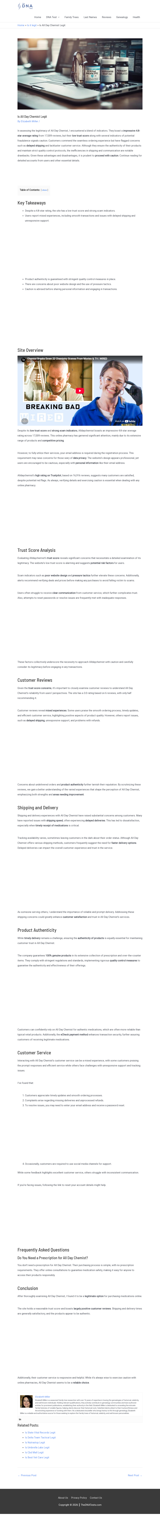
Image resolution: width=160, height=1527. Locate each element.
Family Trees (71, 17)
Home (37, 17)
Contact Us (96, 1497)
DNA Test (51, 17)
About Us (63, 1497)
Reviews (106, 17)
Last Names (90, 17)
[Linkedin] (20, 1419)
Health (136, 17)
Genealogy (122, 17)
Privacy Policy (79, 1497)
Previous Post (27, 1475)
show (44, 190)
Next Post (135, 1475)
